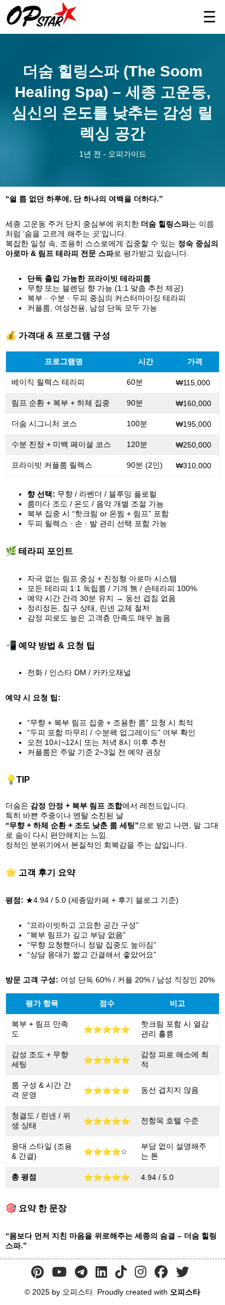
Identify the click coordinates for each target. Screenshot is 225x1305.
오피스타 (185, 1292)
